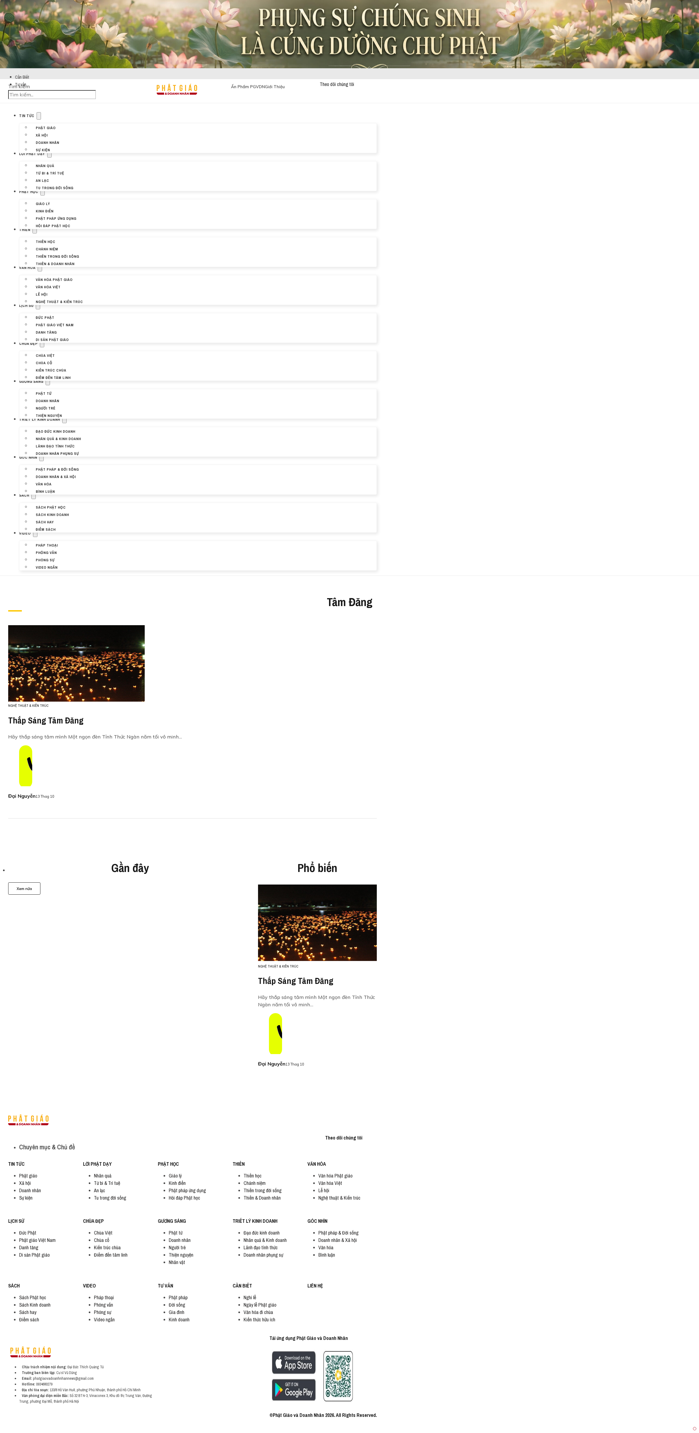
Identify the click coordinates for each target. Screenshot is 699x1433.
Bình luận (45, 491)
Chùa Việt (45, 355)
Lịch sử (26, 305)
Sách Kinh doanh (52, 514)
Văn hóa (27, 267)
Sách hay (45, 521)
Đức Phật (45, 317)
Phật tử (44, 393)
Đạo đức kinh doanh (55, 431)
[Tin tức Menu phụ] (39, 116)
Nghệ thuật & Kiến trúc (59, 301)
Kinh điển (45, 210)
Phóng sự (45, 559)
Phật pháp (178, 1297)
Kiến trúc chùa (51, 369)
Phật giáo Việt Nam (55, 324)
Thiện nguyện (49, 415)
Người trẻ (45, 407)
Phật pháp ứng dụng (56, 218)
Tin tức (26, 115)
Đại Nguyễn (21, 796)
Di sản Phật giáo (52, 339)
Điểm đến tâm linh (53, 377)
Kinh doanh (179, 1319)
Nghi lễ (250, 1297)
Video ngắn (47, 567)
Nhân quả (45, 165)
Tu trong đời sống (54, 187)
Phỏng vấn (46, 552)
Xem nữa (24, 888)
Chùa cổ (44, 362)
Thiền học (45, 241)
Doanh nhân (47, 142)
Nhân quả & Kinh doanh (58, 438)
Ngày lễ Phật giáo (260, 1304)
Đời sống (177, 1304)
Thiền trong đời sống (57, 256)
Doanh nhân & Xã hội (56, 476)
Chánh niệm (47, 248)
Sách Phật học (51, 507)
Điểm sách (46, 529)
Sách (24, 495)
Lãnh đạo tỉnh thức (55, 445)
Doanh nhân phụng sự (57, 453)
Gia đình (176, 1312)
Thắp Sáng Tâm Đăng (46, 720)
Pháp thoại (47, 544)
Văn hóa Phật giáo (54, 279)
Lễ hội (42, 294)
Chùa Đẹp (28, 343)
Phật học (28, 191)
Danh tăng (46, 332)
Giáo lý (43, 203)
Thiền (24, 229)
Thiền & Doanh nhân (55, 263)
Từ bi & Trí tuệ (50, 172)
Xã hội (42, 134)
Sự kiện (43, 149)
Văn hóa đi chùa (258, 1312)
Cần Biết (22, 77)
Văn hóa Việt (48, 286)
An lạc (42, 180)
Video (25, 533)
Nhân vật (177, 1262)
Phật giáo (46, 127)
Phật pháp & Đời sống (57, 469)
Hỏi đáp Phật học (53, 225)
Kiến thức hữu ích (259, 1319)
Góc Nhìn (28, 457)
